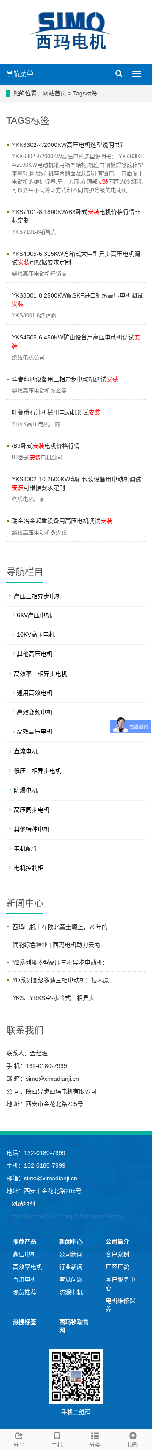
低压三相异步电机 (37, 770)
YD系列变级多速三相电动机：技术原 (60, 980)
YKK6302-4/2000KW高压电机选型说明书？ (69, 144)
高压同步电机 (31, 809)
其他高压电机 (34, 653)
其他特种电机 (31, 829)
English (16, 1216)
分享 (19, 1444)
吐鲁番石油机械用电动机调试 (56, 412)
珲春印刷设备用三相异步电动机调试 (65, 379)
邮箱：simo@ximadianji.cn (41, 1178)
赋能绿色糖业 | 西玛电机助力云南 (56, 944)
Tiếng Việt (71, 1216)
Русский (37, 1216)
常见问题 (71, 1279)
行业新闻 (71, 1266)
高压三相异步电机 (37, 596)
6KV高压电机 (34, 615)
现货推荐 (24, 1292)
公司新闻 (71, 1254)
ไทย (53, 1216)
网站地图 (23, 1203)
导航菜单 (19, 74)
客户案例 (117, 1254)
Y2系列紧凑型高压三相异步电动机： (60, 962)
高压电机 (24, 1254)
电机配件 (26, 848)
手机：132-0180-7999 (35, 1165)
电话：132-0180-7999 (35, 1152)
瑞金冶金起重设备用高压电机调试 (62, 521)
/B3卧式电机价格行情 (46, 445)
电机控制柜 (28, 868)
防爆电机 (26, 790)
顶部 (133, 1444)
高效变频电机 (34, 712)
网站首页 (54, 93)
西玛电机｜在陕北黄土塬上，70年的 (60, 927)
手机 (57, 1444)
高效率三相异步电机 (40, 673)
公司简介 (117, 1241)
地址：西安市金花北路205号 (43, 1190)
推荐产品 (24, 1241)
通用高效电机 (34, 692)
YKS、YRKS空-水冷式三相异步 (53, 998)
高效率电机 (27, 1266)
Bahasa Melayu (105, 1216)
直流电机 (26, 751)
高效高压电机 (34, 731)
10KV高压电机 (36, 634)
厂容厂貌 (117, 1266)
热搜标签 (24, 1321)
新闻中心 (71, 1241)
